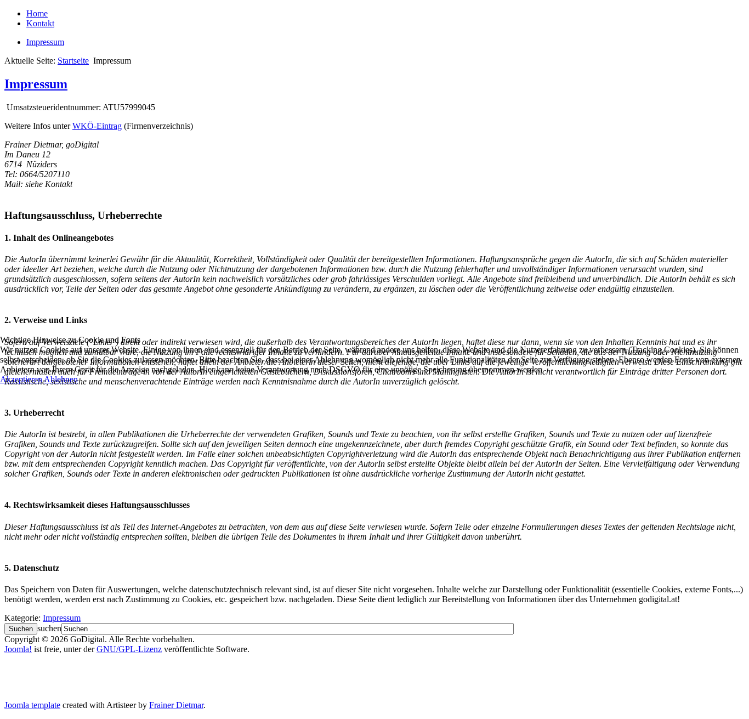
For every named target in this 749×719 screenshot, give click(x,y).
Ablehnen (61, 379)
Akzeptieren (21, 379)
